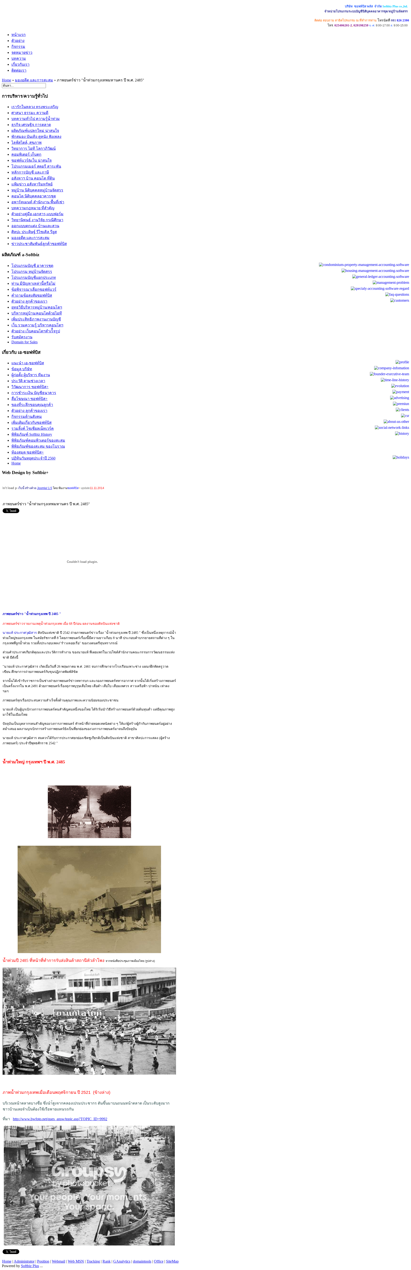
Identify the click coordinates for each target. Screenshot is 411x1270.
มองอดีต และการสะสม (34, 80)
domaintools (142, 1261)
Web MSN (76, 1261)
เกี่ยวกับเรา (20, 64)
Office (158, 1261)
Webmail (58, 1261)
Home (6, 80)
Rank (107, 1261)
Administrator (24, 1261)
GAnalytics (121, 1261)
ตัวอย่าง (17, 41)
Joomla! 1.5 (44, 488)
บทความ (18, 58)
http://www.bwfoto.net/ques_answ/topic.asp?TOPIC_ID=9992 (60, 1119)
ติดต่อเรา (18, 70)
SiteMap (172, 1261)
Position (43, 1261)
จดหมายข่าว (21, 52)
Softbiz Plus (30, 1266)
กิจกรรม (18, 47)
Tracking (93, 1261)
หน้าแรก (18, 35)
